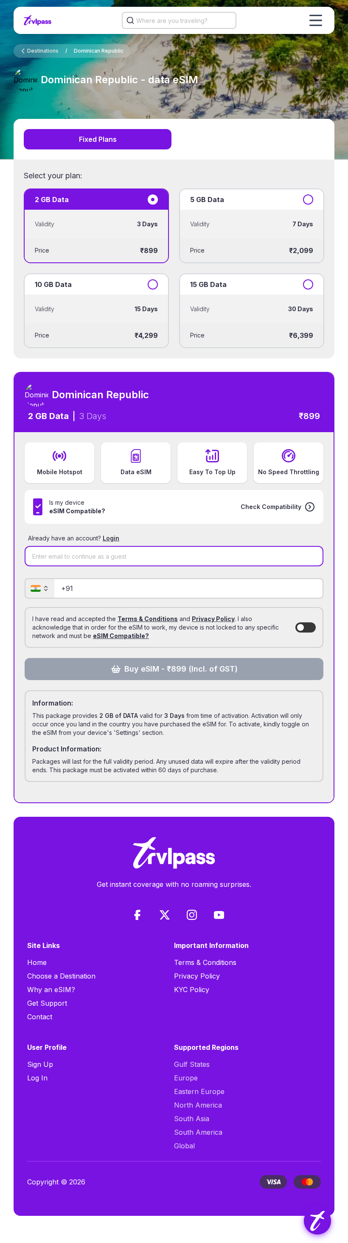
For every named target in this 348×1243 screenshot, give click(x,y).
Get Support (47, 1003)
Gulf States (192, 1064)
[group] (317, 1221)
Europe (186, 1078)
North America (198, 1105)
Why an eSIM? (51, 989)
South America (198, 1132)
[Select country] (39, 588)
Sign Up (40, 1064)
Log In (37, 1078)
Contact (39, 1016)
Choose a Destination (61, 976)
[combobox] (179, 20)
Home (37, 962)
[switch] (305, 627)
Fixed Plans (98, 139)
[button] (278, 507)
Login (111, 538)
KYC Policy (191, 989)
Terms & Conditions (148, 618)
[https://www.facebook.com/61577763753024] (137, 915)
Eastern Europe (199, 1091)
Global (184, 1146)
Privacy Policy (213, 618)
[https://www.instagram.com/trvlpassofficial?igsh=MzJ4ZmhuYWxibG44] (192, 915)
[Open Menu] (315, 20)
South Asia (191, 1118)
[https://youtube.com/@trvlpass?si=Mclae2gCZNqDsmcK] (219, 915)
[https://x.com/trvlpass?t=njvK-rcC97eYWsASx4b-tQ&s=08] (165, 915)
